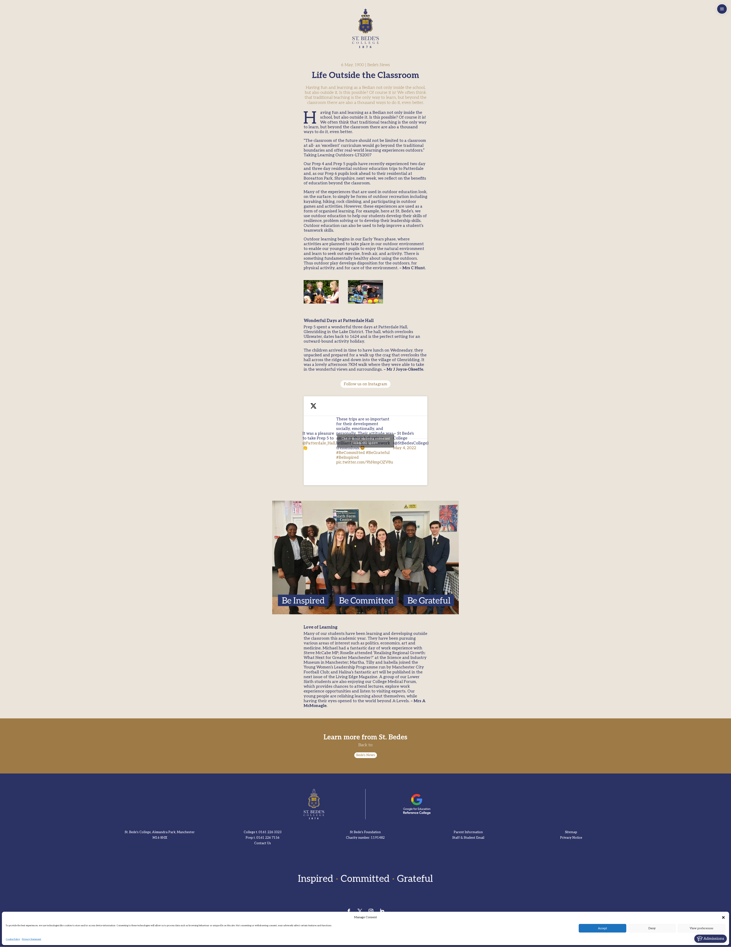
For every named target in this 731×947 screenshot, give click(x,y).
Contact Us (262, 843)
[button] (723, 917)
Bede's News (365, 755)
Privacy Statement (31, 939)
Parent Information (468, 832)
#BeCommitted (350, 452)
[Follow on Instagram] (371, 911)
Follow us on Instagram (365, 384)
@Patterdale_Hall (318, 443)
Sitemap (571, 832)
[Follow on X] (360, 911)
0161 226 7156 (267, 838)
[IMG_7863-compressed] (321, 291)
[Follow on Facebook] (349, 911)
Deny (652, 928)
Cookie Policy (13, 939)
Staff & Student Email (468, 838)
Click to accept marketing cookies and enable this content (366, 441)
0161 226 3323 (270, 832)
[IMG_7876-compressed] (365, 291)
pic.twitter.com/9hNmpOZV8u (364, 462)
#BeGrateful (378, 452)
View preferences (701, 928)
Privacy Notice (571, 838)
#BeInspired (347, 457)
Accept (602, 928)
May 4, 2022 (404, 448)
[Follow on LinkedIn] (382, 911)
